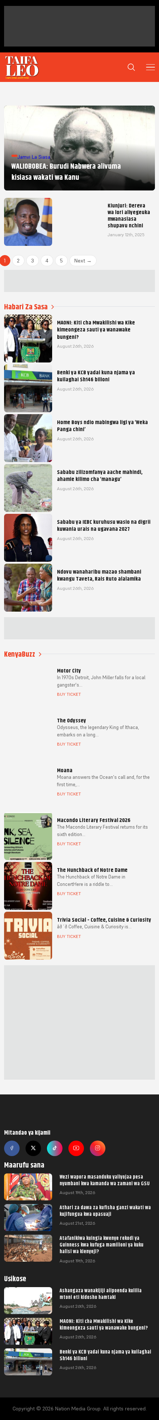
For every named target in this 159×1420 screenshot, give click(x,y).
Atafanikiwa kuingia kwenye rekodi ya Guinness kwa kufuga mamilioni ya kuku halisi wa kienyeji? (101, 1244)
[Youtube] (76, 1148)
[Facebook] (11, 1148)
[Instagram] (97, 1148)
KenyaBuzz (19, 654)
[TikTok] (54, 1148)
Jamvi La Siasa (33, 157)
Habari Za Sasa (26, 307)
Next (83, 260)
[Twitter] (33, 1148)
